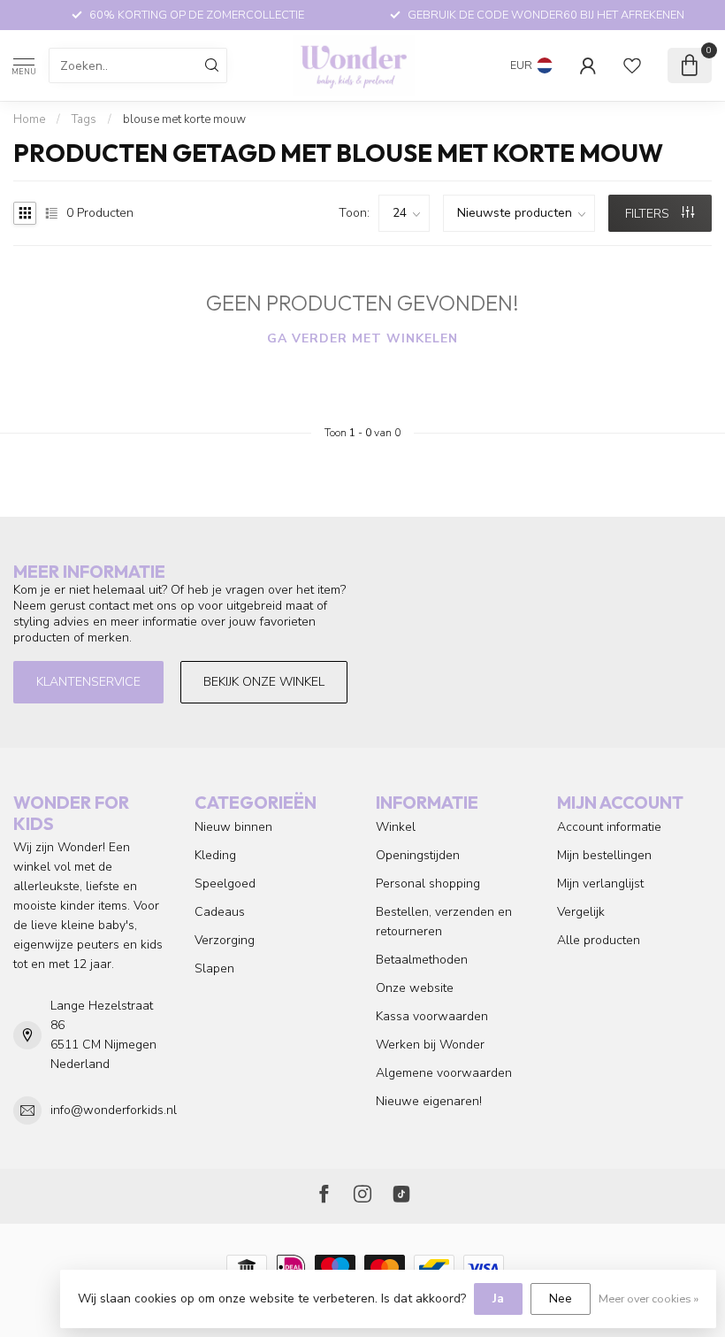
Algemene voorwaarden (444, 1072)
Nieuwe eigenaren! (429, 1101)
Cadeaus (220, 911)
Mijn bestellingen (604, 855)
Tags (84, 119)
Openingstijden (418, 855)
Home (29, 119)
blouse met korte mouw (184, 119)
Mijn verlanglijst (600, 883)
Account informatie (609, 826)
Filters (649, 213)
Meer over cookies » (648, 1298)
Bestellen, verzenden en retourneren (444, 921)
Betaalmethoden (422, 959)
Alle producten (598, 940)
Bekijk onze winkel (263, 681)
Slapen (214, 968)
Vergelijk (581, 911)
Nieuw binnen (233, 826)
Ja (498, 1298)
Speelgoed (225, 883)
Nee (560, 1298)
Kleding (215, 855)
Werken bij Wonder (430, 1044)
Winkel (396, 826)
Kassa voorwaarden (432, 1016)
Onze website (415, 988)
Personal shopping (428, 883)
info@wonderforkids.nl (113, 1110)
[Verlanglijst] (632, 65)
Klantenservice (88, 681)
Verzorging (225, 940)
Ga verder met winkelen (362, 338)
